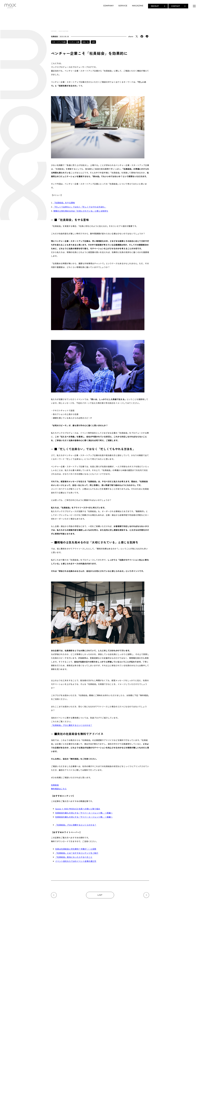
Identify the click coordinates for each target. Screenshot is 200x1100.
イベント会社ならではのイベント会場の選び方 (75, 861)
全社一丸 (85, 42)
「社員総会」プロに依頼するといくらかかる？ (75, 824)
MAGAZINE (63, 31)
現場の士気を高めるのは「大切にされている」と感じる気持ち (80, 210)
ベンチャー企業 (74, 42)
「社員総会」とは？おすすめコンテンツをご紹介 (76, 853)
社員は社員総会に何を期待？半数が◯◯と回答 (75, 848)
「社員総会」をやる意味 (64, 202)
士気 (93, 42)
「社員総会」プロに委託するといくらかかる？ (71, 725)
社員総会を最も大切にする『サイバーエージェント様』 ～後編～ (84, 816)
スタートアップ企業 (59, 42)
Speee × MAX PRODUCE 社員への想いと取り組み (77, 808)
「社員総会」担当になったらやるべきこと (73, 857)
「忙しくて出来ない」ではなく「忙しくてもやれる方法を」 (79, 206)
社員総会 (54, 36)
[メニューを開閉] (194, 6)
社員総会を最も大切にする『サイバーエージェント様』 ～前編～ (84, 812)
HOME (54, 31)
